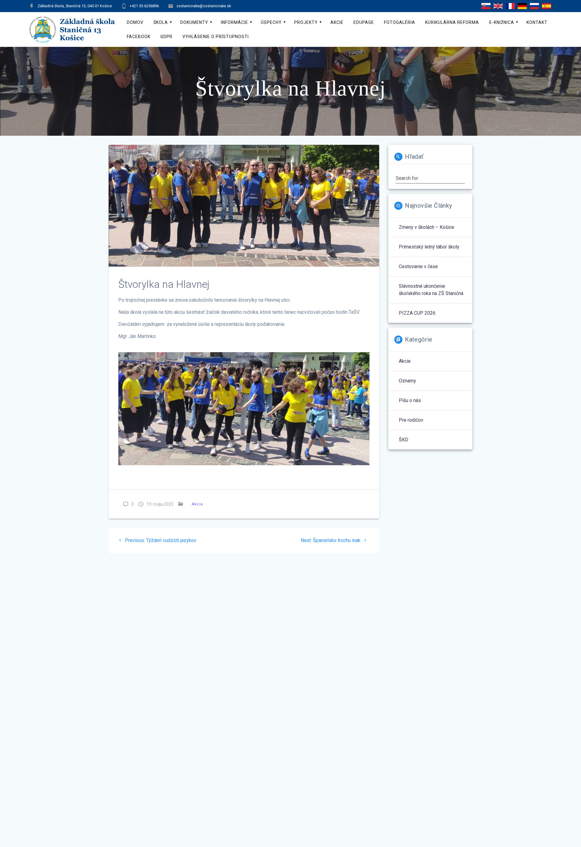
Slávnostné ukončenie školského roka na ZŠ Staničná (431, 289)
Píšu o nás (410, 400)
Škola (160, 22)
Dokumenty (194, 22)
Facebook (138, 36)
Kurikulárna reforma (452, 22)
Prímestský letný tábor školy (429, 247)
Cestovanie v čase (418, 266)
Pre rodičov (411, 420)
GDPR (166, 36)
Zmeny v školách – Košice (426, 227)
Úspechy (271, 22)
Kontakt (537, 22)
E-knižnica (501, 22)
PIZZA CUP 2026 (417, 313)
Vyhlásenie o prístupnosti (215, 36)
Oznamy (407, 381)
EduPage (363, 22)
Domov (135, 22)
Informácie (234, 22)
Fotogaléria (399, 22)
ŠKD (403, 440)
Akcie (336, 22)
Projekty (306, 22)
